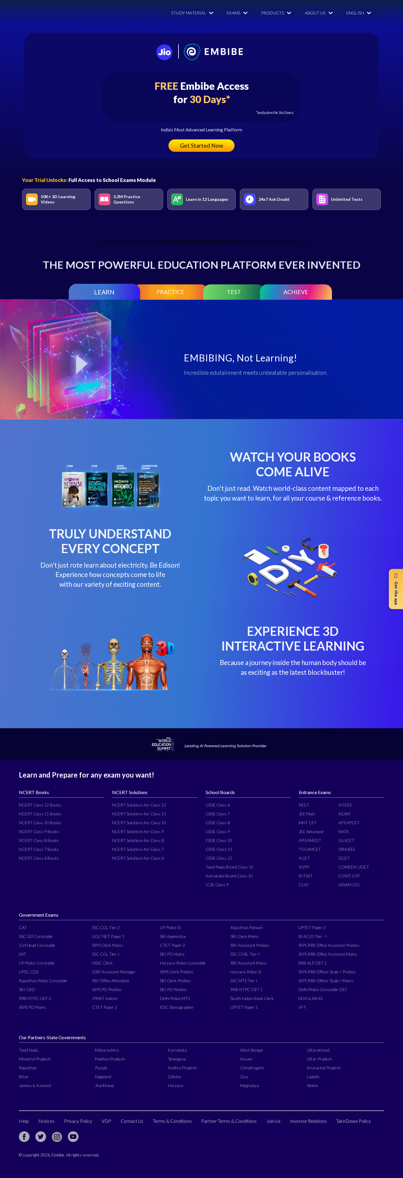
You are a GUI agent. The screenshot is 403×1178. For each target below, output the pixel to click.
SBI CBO (27, 989)
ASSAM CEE (349, 884)
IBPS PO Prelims (107, 989)
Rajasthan (28, 1067)
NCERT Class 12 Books (40, 804)
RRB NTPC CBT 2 (35, 998)
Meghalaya (249, 1085)
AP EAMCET (310, 840)
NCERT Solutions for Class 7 (138, 849)
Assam (246, 1058)
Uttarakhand (318, 1049)
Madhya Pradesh (110, 1058)
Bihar (24, 1076)
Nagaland (103, 1076)
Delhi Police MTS (175, 998)
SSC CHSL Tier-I (245, 954)
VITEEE (345, 804)
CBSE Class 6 (218, 804)
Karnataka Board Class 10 (229, 875)
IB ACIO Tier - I (312, 936)
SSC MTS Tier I (243, 980)
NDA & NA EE (310, 998)
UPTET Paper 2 (312, 927)
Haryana (175, 1085)
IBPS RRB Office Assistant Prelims (328, 945)
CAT (23, 927)
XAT (22, 954)
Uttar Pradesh (319, 1058)
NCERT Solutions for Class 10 (139, 822)
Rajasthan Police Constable (43, 980)
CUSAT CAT (349, 875)
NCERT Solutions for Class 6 (138, 858)
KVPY (304, 866)
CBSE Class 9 (218, 831)
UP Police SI (170, 927)
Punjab (101, 1067)
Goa (244, 1076)
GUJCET (346, 840)
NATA (343, 831)
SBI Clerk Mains (244, 936)
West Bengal (251, 1049)
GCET (344, 858)
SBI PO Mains (172, 954)
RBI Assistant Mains (248, 962)
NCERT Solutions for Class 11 (139, 813)
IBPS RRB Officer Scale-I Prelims (327, 971)
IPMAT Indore (104, 998)
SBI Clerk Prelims (175, 980)
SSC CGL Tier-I (105, 954)
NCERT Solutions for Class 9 (138, 831)
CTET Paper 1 (104, 1007)
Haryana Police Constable (183, 962)
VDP (106, 1121)
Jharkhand (104, 1085)
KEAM (344, 813)
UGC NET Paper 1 (108, 936)
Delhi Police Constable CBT (322, 989)
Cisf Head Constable (37, 945)
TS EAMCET (310, 849)
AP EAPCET (349, 822)
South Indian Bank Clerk (252, 998)
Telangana (177, 1058)
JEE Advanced (311, 831)
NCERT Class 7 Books (39, 849)
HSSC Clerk (102, 962)
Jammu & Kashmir (35, 1085)
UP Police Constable (37, 962)
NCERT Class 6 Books (39, 858)
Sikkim (312, 1085)
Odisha (174, 1076)
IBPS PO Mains (32, 1007)
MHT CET (308, 822)
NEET (304, 804)
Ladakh (313, 1076)
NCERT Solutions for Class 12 (139, 804)
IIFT (302, 1007)
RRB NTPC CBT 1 (246, 989)
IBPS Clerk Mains (107, 945)
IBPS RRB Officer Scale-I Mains (325, 980)
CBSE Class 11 (219, 849)
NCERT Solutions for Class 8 (138, 840)
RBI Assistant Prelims (249, 945)
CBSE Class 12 (219, 858)
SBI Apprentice (173, 936)
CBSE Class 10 (219, 840)
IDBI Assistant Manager (113, 971)
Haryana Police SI (245, 971)
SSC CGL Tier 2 (106, 927)
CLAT (304, 884)
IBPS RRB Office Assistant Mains (327, 954)
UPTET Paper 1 (244, 1007)
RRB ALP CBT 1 (312, 962)
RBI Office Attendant (110, 980)
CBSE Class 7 (218, 813)
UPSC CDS (28, 971)
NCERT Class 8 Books (39, 840)
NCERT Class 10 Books (40, 822)
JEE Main (307, 813)
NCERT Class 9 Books (39, 831)
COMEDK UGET (353, 866)
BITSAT (306, 875)
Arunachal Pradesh (324, 1067)
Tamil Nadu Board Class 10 (229, 866)
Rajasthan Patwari (246, 927)
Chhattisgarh (252, 1067)
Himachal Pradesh (35, 1058)
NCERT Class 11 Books (40, 813)
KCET (304, 858)
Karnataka (177, 1049)
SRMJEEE (347, 849)
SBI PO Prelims (173, 989)
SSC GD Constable (36, 936)
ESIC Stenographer (177, 1007)
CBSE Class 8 (218, 822)
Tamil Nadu (28, 1049)
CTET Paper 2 (172, 945)
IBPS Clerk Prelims (176, 971)
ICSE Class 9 (217, 884)
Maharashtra (107, 1049)
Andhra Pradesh (182, 1067)
